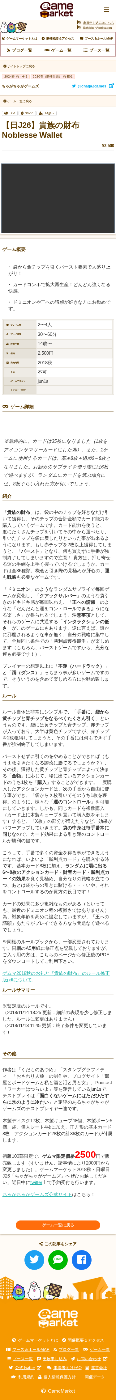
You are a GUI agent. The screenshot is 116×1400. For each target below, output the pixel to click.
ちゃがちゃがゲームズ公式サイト (37, 1194)
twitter (36, 1182)
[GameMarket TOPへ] (58, 1318)
